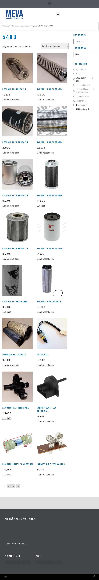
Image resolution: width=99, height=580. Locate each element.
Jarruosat (80, 105)
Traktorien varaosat (16, 26)
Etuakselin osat (81, 79)
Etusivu (5, 26)
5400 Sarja (43, 26)
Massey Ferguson (31, 26)
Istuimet (80, 100)
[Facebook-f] (93, 576)
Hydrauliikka (82, 85)
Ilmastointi (81, 96)
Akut (78, 73)
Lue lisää (41, 205)
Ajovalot (80, 69)
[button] (50, 3)
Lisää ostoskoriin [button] (10, 99)
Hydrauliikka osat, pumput (82, 90)
